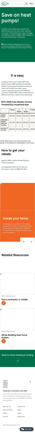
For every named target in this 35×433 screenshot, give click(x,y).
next (31, 242)
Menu (31, 3)
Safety (5, 413)
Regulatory (21, 416)
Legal (19, 413)
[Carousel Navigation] (27, 242)
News (19, 410)
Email (6, 169)
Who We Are (7, 406)
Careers (5, 416)
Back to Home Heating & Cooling (17, 355)
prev (24, 242)
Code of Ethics (8, 410)
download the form (13, 90)
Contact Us (21, 406)
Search (26, 3)
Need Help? (28, 429)
